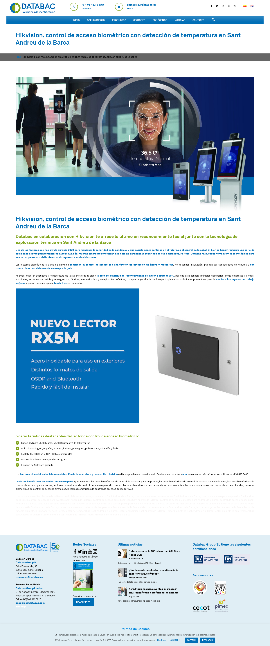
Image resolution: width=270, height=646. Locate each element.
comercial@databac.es (29, 577)
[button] (213, 20)
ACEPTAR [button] (191, 640)
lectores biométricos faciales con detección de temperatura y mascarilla (69, 474)
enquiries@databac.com (30, 602)
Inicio (76, 20)
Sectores (139, 20)
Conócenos (160, 20)
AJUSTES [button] (175, 640)
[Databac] (32, 12)
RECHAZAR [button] (207, 640)
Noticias (179, 20)
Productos (119, 20)
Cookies (161, 640)
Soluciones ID (96, 20)
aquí (185, 474)
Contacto (198, 20)
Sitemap (21, 606)
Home (19, 57)
